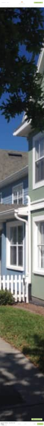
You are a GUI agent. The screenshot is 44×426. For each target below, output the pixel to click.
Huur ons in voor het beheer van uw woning (20, 6)
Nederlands (3, 2)
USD (7, 2)
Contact (36, 6)
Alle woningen (31, 6)
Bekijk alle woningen (38, 2)
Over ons (10, 6)
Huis (7, 6)
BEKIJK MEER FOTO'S (37, 419)
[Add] (35, 423)
